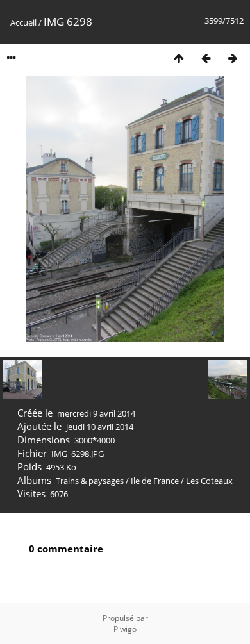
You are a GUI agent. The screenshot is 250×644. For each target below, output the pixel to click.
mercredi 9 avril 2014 (96, 413)
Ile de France (155, 480)
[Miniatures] (178, 58)
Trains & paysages (90, 480)
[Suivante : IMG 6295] (232, 58)
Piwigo (125, 628)
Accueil (23, 22)
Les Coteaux (209, 480)
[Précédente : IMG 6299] (205, 58)
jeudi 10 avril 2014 (99, 427)
